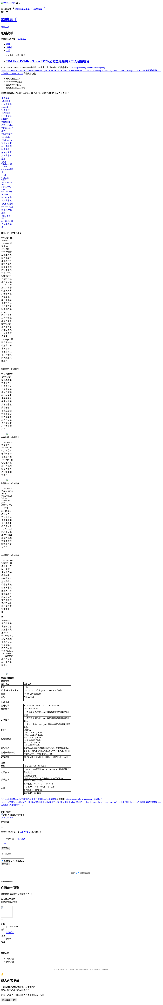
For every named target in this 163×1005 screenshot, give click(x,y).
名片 (8, 50)
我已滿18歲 (6, 1000)
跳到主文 (5, 27)
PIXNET (62, 970)
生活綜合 (22, 39)
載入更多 (5, 848)
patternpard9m (7, 817)
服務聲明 (105, 970)
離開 (14, 1000)
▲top (3, 843)
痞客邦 (23, 832)
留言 (28, 832)
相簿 (8, 44)
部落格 (9, 47)
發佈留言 (5, 864)
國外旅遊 (21, 839)
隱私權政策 (96, 970)
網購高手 (9, 19)
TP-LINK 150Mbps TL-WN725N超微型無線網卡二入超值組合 (47, 61)
